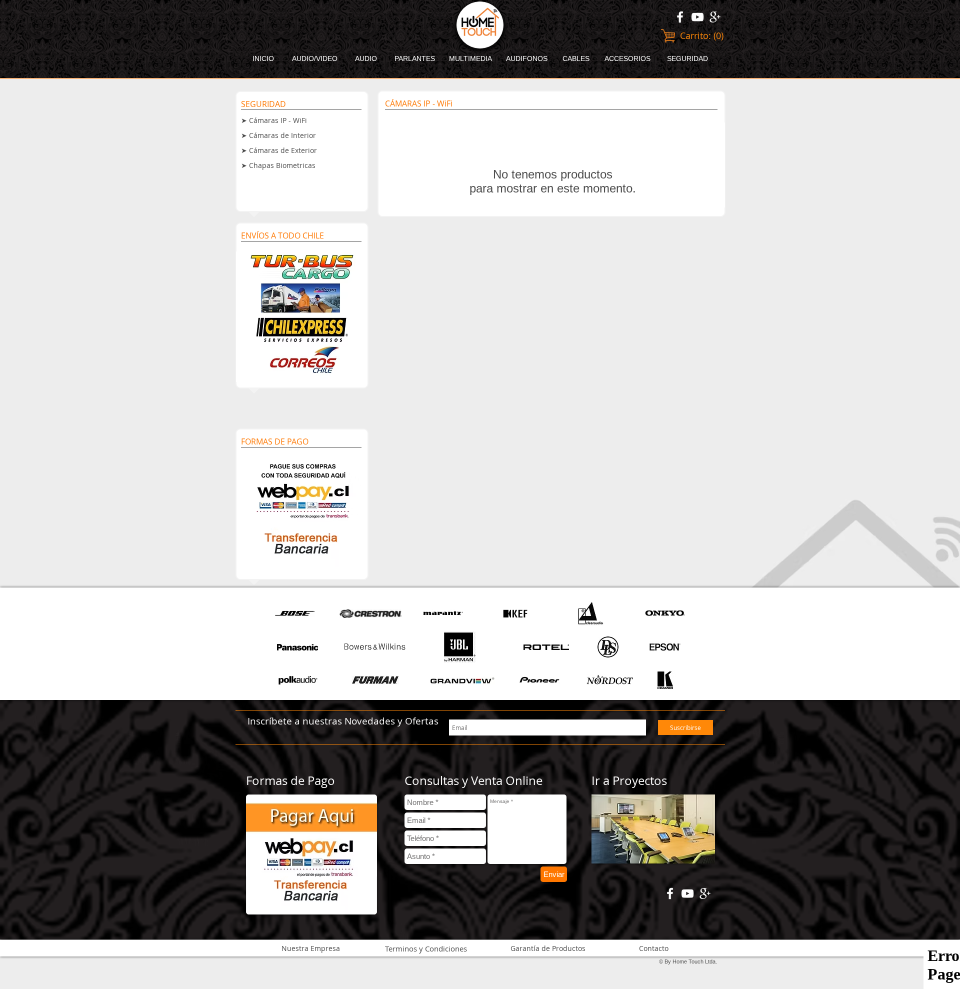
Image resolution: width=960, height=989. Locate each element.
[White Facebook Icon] (680, 17)
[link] (702, 35)
